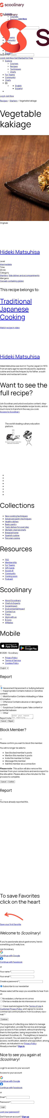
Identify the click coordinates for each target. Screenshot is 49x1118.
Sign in (21, 1046)
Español (18, 88)
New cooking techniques (16, 516)
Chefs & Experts (12, 603)
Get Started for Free (23, 58)
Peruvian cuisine (12, 538)
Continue (4, 1019)
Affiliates (9, 622)
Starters (13, 100)
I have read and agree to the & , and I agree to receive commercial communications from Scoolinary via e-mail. (23, 1010)
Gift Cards (9, 568)
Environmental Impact (15, 608)
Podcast (9, 579)
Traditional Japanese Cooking (16, 309)
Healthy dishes (11, 521)
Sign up (25, 1116)
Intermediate (6, 264)
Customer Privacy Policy (11, 1009)
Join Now (10, 58)
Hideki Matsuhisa (20, 251)
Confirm (11, 782)
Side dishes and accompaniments (24, 275)
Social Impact (11, 606)
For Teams (10, 74)
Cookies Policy (12, 663)
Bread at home (11, 532)
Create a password (9, 981)
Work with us (11, 617)
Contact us (10, 611)
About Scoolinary (13, 600)
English (18, 85)
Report (10, 721)
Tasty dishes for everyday (17, 527)
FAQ (7, 559)
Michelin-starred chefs (15, 529)
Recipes (4, 100)
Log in (2, 58)
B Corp (8, 619)
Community (10, 77)
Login (3, 1107)
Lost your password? (9, 1111)
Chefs (8, 80)
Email (3, 1097)
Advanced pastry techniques (18, 518)
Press (8, 614)
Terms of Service (13, 660)
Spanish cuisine (12, 535)
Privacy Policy (11, 657)
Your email (5, 976)
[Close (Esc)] (1, 799)
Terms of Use (35, 1006)
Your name (5, 971)
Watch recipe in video (10, 327)
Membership (11, 562)
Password (5, 1102)
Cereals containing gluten (12, 281)
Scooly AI (9, 570)
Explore (8, 60)
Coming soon (11, 576)
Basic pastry (10, 524)
